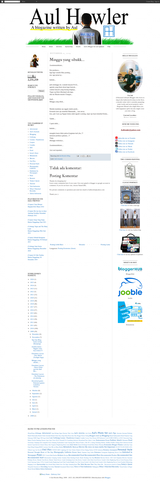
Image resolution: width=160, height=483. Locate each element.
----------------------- (32, 46)
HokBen (108, 442)
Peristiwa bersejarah (110, 450)
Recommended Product (109, 455)
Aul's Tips (112, 433)
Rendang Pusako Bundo (77, 458)
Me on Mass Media (57, 447)
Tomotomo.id (36, 467)
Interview (37, 445)
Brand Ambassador (114, 436)
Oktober (35, 390)
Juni (33, 403)
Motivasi (75, 447)
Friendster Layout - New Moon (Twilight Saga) (38, 355)
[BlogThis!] (84, 156)
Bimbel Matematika (33, 436)
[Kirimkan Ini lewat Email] (81, 156)
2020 (32, 298)
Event (107, 440)
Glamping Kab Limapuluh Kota (42, 442)
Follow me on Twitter (125, 149)
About (51, 46)
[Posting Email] (77, 156)
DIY (31, 148)
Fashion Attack (116, 440)
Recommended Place (93, 455)
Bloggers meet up (95, 436)
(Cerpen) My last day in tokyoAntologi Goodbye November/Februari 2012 (37, 213)
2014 (32, 316)
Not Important (109, 447)
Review (103, 458)
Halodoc (103, 442)
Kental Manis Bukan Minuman (96, 445)
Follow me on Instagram (126, 141)
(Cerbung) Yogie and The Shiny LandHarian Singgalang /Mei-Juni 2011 (38, 229)
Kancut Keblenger (82, 445)
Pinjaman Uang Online (88, 452)
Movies (32, 158)
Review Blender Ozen (39, 460)
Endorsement (100, 440)
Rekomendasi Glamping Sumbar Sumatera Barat (57, 458)
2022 (32, 291)
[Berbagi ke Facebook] (88, 156)
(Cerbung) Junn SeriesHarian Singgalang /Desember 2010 (37, 248)
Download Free (83, 440)
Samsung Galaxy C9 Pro (37, 462)
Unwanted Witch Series (67, 467)
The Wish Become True (85, 464)
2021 (32, 295)
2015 (32, 313)
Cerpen (32, 142)
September (36, 393)
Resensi (32, 178)
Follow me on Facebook (126, 152)
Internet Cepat (31, 445)
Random (55, 455)
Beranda (82, 244)
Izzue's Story (34, 153)
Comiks (32, 145)
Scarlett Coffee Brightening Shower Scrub (110, 462)
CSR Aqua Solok (44, 438)
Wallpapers (95, 467)
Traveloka (51, 467)
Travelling (44, 467)
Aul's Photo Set (100, 432)
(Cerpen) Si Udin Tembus (36, 255)
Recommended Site (124, 455)
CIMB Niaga (36, 438)
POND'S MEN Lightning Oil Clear (61, 450)
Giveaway (31, 442)
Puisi (31, 175)
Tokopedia (30, 467)
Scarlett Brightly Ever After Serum (75, 462)
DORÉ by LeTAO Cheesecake (121, 438)
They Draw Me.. (99, 464)
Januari (34, 412)
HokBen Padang (115, 442)
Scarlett (46, 462)
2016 (32, 310)
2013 (32, 319)
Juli (33, 400)
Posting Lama (105, 244)
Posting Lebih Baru (56, 244)
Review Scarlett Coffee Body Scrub (87, 460)
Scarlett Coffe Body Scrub (91, 462)
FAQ (108, 46)
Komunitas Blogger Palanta (113, 445)
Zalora (38, 469)
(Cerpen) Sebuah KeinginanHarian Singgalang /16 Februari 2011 (37, 239)
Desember (35, 334)
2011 (32, 325)
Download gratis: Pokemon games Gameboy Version (38, 383)
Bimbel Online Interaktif (44, 436)
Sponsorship (69, 46)
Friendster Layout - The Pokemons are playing (38, 376)
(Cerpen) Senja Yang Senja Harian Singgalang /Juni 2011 (37, 221)
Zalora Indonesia (35, 193)
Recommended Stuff (36, 458)
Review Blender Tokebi (51, 460)
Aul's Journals (58, 159)
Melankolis (33, 156)
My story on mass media (94, 447)
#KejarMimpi (31, 433)
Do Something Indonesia (71, 440)
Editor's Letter (91, 440)
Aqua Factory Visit (64, 433)
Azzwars (119, 433)
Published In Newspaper (34, 172)
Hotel (121, 442)
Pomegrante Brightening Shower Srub (111, 452)
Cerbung (33, 137)
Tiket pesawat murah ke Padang (112, 464)
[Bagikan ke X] (86, 156)
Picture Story (76, 452)
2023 (32, 288)
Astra (72, 433)
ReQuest (60, 455)
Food (31, 150)
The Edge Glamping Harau (70, 464)
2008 (32, 416)
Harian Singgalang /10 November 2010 (35, 258)
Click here (124, 205)
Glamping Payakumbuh (57, 442)
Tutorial (32, 183)
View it (77, 467)
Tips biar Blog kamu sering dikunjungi (37, 342)
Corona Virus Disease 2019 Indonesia (95, 438)
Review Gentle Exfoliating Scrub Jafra (68, 460)
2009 (32, 331)
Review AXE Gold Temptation (114, 458)
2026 (32, 279)
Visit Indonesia (35, 186)
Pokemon (97, 452)
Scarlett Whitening (126, 462)
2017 (32, 307)
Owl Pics (33, 161)
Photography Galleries (34, 167)
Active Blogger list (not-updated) (94, 46)
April (34, 406)
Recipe (66, 455)
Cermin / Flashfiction (37, 140)
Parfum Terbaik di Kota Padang (80, 450)
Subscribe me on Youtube (126, 138)
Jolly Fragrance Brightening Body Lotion (58, 445)
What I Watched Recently (35, 190)
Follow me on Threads (125, 143)
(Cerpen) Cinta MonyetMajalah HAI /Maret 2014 (36, 205)
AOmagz (38, 433)
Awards (78, 46)
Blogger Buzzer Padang (83, 436)
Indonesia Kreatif (127, 442)
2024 (32, 285)
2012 (32, 322)
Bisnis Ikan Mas (72, 436)
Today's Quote (35, 181)
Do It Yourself (60, 440)
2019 (32, 301)
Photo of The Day (47, 452)
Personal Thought (34, 452)
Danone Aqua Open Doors (48, 440)
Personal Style (34, 164)
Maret (34, 409)
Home (44, 46)
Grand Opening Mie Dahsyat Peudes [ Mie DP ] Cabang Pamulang (82, 442)
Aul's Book (88, 433)
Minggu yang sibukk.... (36, 361)
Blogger (107, 477)
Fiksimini (125, 440)
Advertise (59, 46)
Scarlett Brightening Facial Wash (57, 462)
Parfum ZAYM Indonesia (96, 450)
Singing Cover (32, 464)
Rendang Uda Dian (89, 458)
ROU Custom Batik (47, 455)
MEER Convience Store (45, 447)
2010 (32, 328)
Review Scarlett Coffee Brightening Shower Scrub (110, 460)
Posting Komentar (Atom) (67, 248)
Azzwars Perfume (127, 433)
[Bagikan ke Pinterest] (90, 156)
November (36, 337)
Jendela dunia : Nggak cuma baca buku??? (37, 348)
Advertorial (33, 129)
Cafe (51, 438)
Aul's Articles (79, 433)
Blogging (33, 134)
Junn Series (74, 445)
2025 (32, 282)
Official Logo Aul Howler (35, 450)
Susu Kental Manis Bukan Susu (54, 464)
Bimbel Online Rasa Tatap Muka (59, 436)
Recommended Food (76, 455)
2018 (32, 304)
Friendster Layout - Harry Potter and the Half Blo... (38, 368)
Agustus (35, 396)
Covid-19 (107, 438)
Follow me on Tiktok (125, 146)
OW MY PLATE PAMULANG (123, 447)
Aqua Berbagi (55, 433)
